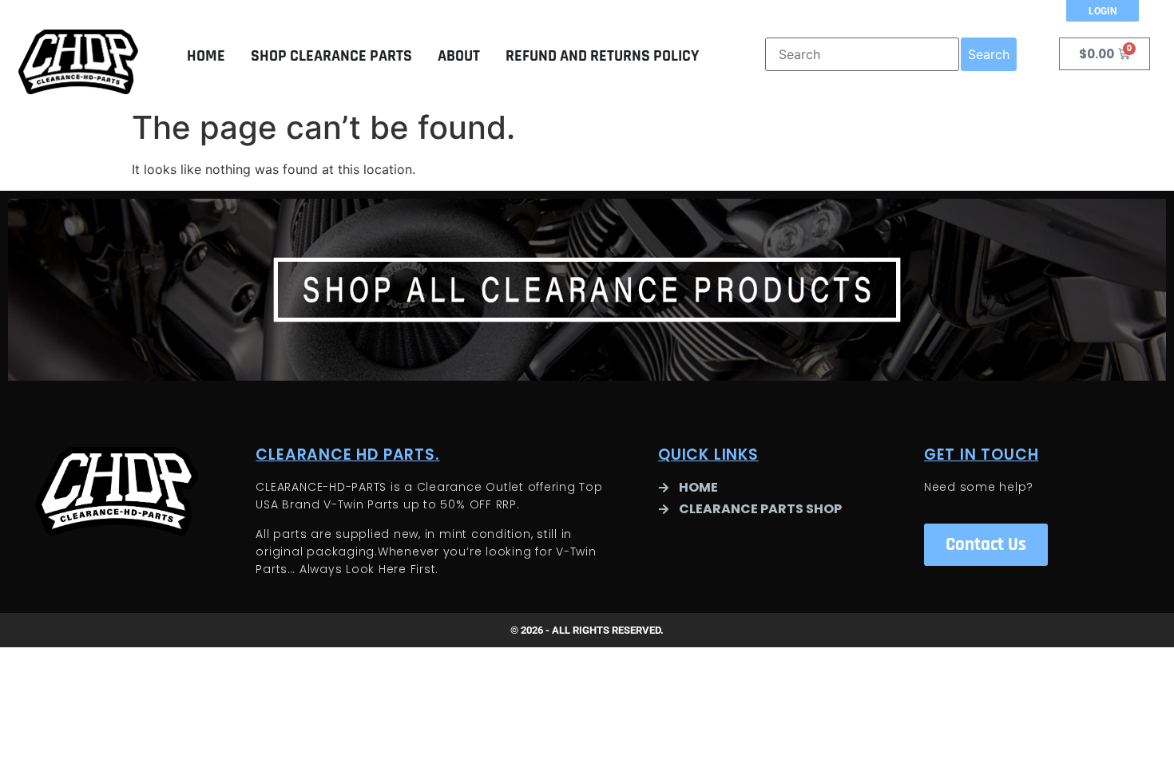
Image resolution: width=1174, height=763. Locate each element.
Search (988, 54)
